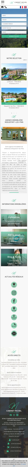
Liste (24, 60)
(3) (15, 378)
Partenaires (20, 422)
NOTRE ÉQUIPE (15, 440)
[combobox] (14, 15)
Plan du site (12, 422)
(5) (11, 366)
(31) (10, 362)
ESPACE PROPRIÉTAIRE (15, 451)
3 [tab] (16, 113)
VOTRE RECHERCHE (16, 443)
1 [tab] (11, 113)
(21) (11, 375)
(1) (13, 389)
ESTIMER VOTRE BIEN (15, 447)
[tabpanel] (14, 87)
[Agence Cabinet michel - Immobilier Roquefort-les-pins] (18, 2)
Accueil (6, 422)
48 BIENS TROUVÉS (14, 36)
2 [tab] (14, 113)
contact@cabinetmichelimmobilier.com (14, 431)
